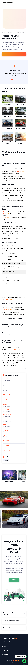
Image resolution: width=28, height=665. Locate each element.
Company (5, 646)
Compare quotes (7, 310)
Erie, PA (5, 212)
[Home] (9, 2)
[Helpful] (22, 369)
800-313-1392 (7, 641)
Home (4, 32)
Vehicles (5, 650)
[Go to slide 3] (16, 79)
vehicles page (8, 300)
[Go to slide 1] (12, 79)
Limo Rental (17, 32)
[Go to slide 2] (14, 79)
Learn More (14, 579)
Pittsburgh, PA (6, 217)
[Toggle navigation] (24, 2)
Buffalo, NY (6, 214)
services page (16, 349)
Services (10, 32)
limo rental (20, 171)
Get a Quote (14, 54)
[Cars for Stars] (9, 638)
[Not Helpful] (25, 369)
